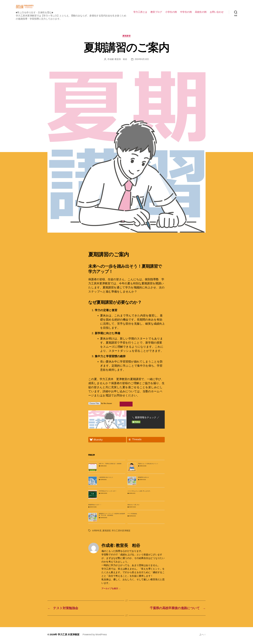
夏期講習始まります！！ (94, 504)
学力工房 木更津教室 (68, 634)
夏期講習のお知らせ (143, 477)
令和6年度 (96, 530)
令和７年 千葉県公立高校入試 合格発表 (110, 463)
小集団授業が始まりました (106, 477)
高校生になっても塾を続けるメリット (148, 463)
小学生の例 (171, 12)
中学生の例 (186, 12)
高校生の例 (200, 12)
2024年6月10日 (142, 59)
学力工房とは (140, 12)
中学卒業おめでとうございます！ (108, 491)
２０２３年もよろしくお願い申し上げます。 (139, 491)
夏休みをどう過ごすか (133, 504)
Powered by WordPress (95, 634)
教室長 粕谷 (121, 59)
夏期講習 (126, 36)
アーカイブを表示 (111, 588)
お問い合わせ (217, 12)
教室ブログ (156, 12)
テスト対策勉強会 (132, 513)
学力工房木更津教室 (121, 530)
